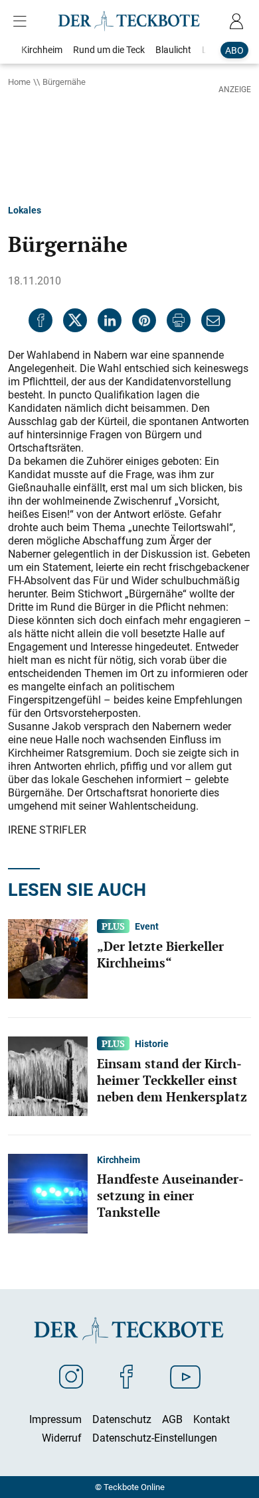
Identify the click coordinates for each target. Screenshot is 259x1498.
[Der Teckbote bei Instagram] (71, 1376)
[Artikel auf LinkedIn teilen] (110, 320)
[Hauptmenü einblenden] (22, 21)
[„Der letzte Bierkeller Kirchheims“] (48, 958)
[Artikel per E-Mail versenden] (213, 320)
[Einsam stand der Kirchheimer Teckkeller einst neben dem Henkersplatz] (48, 1075)
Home (19, 82)
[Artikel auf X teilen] (75, 320)
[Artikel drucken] (179, 320)
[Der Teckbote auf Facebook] (126, 1376)
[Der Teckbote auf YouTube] (185, 1376)
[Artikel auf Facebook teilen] (40, 320)
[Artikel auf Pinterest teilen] (144, 320)
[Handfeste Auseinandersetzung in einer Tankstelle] (48, 1193)
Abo (234, 50)
